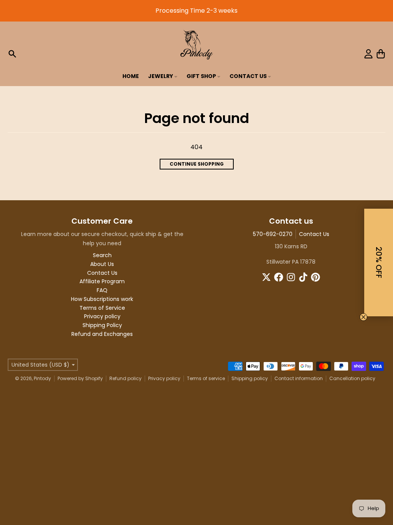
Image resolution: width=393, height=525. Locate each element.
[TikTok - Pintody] (303, 277)
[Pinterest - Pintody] (315, 277)
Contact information (298, 378)
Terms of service (206, 378)
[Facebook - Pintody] (278, 277)
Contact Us (314, 234)
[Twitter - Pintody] (266, 277)
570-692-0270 (272, 234)
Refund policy (125, 378)
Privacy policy (164, 378)
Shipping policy (249, 378)
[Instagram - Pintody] (291, 277)
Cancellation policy (352, 378)
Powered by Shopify (80, 378)
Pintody (42, 378)
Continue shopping (197, 164)
